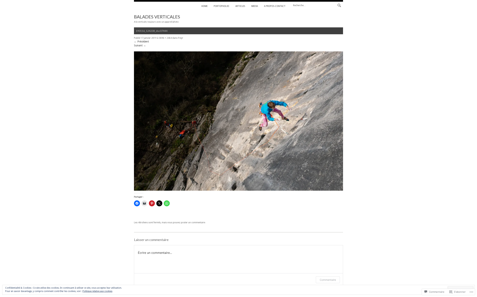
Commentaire (328, 279)
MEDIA (254, 6)
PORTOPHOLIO (221, 6)
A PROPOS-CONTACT (274, 6)
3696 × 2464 (165, 38)
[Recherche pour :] (317, 5)
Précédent (141, 41)
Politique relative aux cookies (97, 291)
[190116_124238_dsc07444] (238, 189)
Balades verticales (157, 16)
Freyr (180, 38)
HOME (204, 6)
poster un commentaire (193, 222)
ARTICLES (240, 6)
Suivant (140, 45)
